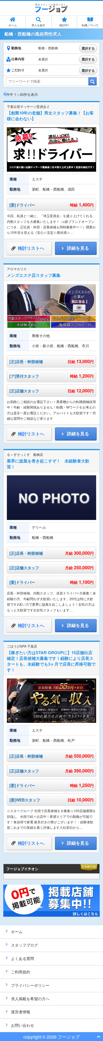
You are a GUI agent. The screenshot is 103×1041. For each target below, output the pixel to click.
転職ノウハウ (90, 25)
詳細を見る (78, 248)
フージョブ (69, 1037)
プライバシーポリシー (30, 985)
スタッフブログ (24, 945)
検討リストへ (31, 248)
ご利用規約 (20, 971)
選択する (88, 48)
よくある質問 (22, 958)
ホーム (13, 25)
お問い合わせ (22, 1025)
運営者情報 (20, 1011)
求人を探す (38, 25)
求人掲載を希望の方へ (30, 998)
